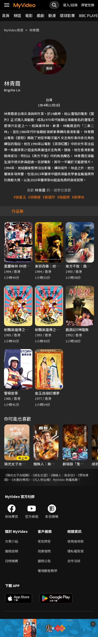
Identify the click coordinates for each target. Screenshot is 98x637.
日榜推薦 (11, 560)
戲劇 (40, 15)
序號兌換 (87, 5)
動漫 (52, 15)
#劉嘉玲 (49, 197)
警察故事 (11, 393)
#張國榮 (63, 197)
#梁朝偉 (34, 197)
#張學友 (78, 197)
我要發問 (44, 551)
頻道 (17, 15)
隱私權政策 (75, 551)
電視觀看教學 (47, 570)
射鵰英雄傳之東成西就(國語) (26, 329)
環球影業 (67, 15)
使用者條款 (75, 541)
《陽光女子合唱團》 (17, 475)
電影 (29, 15)
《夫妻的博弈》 (21, 479)
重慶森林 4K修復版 (19, 266)
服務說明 (11, 551)
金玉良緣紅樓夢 (47, 393)
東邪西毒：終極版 (49, 266)
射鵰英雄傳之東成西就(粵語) (57, 329)
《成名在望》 (40, 475)
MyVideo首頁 (13, 30)
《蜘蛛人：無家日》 (63, 475)
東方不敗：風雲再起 (81, 266)
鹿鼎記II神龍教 (77, 329)
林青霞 (34, 30)
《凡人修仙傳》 (42, 479)
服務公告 (44, 560)
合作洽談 (73, 560)
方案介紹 (11, 541)
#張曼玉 (20, 197)
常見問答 (44, 541)
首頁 (6, 15)
